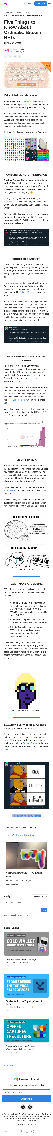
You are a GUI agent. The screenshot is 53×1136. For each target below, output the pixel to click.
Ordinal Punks (19, 400)
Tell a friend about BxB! (26, 815)
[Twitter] (23, 1107)
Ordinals (25, 101)
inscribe (31, 375)
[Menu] (49, 3)
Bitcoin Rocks (10, 394)
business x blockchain (12, 12)
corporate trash (17, 49)
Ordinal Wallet (25, 292)
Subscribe (41, 3)
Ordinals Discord (30, 743)
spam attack (9, 490)
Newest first (38, 896)
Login (29, 3)
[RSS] (30, 1107)
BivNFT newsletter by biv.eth (23, 835)
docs (6, 749)
